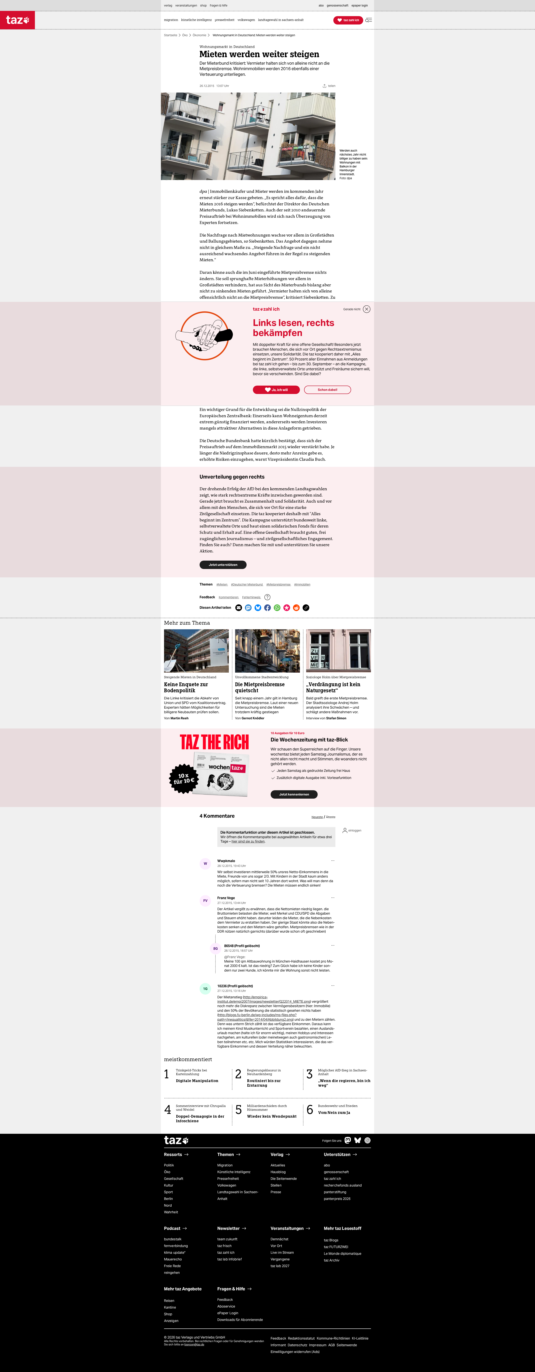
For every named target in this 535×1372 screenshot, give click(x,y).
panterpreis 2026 (337, 1199)
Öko (185, 35)
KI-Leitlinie (360, 1338)
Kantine (170, 1307)
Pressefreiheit (228, 1178)
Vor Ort (276, 1246)
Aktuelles (278, 1165)
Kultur (168, 1185)
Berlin (168, 1199)
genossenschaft (336, 1172)
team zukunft (227, 1239)
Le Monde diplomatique (342, 1253)
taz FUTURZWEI (336, 1247)
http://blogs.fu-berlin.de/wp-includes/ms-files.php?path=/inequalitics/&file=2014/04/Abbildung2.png (257, 1017)
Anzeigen (171, 1321)
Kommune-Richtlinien (334, 1338)
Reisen (169, 1301)
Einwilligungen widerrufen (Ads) (295, 1352)
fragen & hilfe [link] (218, 5)
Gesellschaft (173, 1178)
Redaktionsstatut (302, 1338)
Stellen (276, 1185)
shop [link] (203, 5)
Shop (168, 1314)
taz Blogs (331, 1240)
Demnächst (279, 1239)
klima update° (174, 1252)
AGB (332, 1345)
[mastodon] (348, 1142)
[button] (368, 20)
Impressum (318, 1345)
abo (327, 1165)
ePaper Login (227, 1313)
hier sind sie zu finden (248, 841)
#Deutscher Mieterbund (247, 584)
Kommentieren (229, 597)
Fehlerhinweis (251, 597)
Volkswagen (226, 1185)
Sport (168, 1192)
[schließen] (367, 309)
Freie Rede (172, 1266)
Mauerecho (173, 1259)
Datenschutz (298, 1345)
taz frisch (224, 1246)
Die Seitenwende (284, 1178)
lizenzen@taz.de (194, 1344)
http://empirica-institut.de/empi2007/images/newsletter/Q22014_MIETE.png (263, 999)
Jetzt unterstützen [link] (223, 565)
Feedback (225, 1299)
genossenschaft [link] (337, 5)
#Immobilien (302, 584)
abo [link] (321, 5)
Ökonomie (199, 35)
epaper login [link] (360, 5)
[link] (172, 20)
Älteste (330, 817)
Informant (279, 1345)
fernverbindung (176, 1246)
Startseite (170, 35)
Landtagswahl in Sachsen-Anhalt (237, 1195)
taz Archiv (331, 1260)
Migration (225, 1165)
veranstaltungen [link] (186, 5)
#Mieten (222, 584)
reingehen (172, 1272)
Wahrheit (171, 1212)
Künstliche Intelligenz (233, 1172)
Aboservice (226, 1306)
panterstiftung (335, 1192)
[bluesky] (357, 1142)
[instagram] (367, 1142)
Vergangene (280, 1259)
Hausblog (278, 1172)
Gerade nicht (351, 309)
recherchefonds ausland (343, 1185)
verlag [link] (168, 5)
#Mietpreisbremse (278, 584)
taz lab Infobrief (229, 1259)
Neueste (317, 817)
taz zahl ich (332, 1178)
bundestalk (172, 1239)
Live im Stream (282, 1252)
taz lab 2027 (280, 1266)
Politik (169, 1165)
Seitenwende (347, 1345)
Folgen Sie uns (331, 1141)
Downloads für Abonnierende (240, 1320)
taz (176, 1141)
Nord (168, 1205)
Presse (276, 1192)
